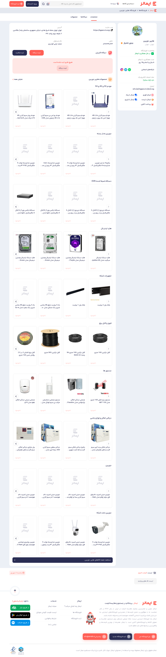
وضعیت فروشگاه (147, 50)
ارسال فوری (147, 95)
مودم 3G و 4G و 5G (103, 86)
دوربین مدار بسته (104, 133)
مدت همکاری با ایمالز (146, 59)
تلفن (111, 41)
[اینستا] (121, 69)
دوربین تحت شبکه (103, 513)
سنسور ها (107, 370)
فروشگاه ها (77, 612)
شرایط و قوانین (50, 618)
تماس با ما (52, 624)
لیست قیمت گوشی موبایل (46, 612)
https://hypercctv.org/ (101, 30)
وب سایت (109, 27)
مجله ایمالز (52, 606)
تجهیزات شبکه (105, 276)
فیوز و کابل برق (105, 323)
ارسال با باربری (129, 99)
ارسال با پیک (130, 95)
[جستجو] (43, 4)
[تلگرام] (125, 69)
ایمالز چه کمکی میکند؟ (72, 606)
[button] (108, 112)
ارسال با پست (146, 99)
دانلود (20, 601)
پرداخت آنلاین (146, 104)
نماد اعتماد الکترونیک (146, 77)
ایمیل (152, 86)
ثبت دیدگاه (36, 53)
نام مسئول (57, 41)
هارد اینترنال (106, 228)
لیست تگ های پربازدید (145, 581)
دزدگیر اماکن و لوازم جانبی (100, 418)
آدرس (59, 27)
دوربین (108, 465)
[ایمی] (91, 618)
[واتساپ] (129, 69)
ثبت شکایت (20, 53)
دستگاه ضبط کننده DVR (101, 181)
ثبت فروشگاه (76, 618)
